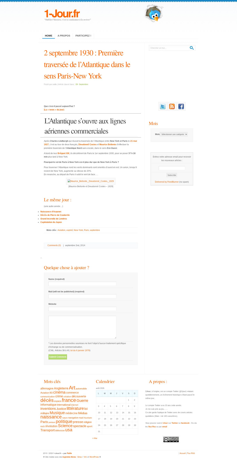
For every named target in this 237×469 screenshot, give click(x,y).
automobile (81, 388)
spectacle (79, 426)
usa (68, 429)
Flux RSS (191, 453)
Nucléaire (88, 418)
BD (51, 393)
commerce (72, 392)
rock (42, 426)
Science (65, 425)
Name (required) (56, 279)
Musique (57, 413)
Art (72, 387)
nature (65, 418)
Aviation (61, 230)
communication (47, 397)
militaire (44, 413)
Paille (69, 453)
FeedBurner (173, 182)
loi (86, 409)
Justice (61, 409)
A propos (64, 35)
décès (47, 400)
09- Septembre (82, 84)
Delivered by (161, 182)
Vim (85, 457)
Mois (153, 123)
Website (52, 304)
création (67, 396)
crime (59, 396)
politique (64, 421)
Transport (47, 430)
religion (88, 422)
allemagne (46, 388)
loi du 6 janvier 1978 (80, 350)
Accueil (182, 453)
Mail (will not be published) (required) (66, 291)
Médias (82, 413)
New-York (78, 230)
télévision (60, 430)
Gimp (79, 457)
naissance (51, 417)
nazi (81, 417)
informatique (48, 404)
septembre (95, 230)
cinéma (59, 392)
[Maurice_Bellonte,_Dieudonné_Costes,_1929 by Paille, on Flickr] (90, 181)
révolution (51, 426)
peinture (52, 422)
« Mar (94, 438)
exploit (69, 230)
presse (78, 422)
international (63, 404)
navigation (73, 418)
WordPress (94, 457)
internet (74, 405)
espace (57, 401)
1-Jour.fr (61, 13)
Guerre (82, 401)
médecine (71, 413)
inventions (48, 409)
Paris (86, 230)
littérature (75, 408)
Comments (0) (54, 245)
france (69, 400)
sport (89, 426)
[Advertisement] (90, 93)
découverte (79, 396)
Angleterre (61, 388)
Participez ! (83, 35)
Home (48, 35)
